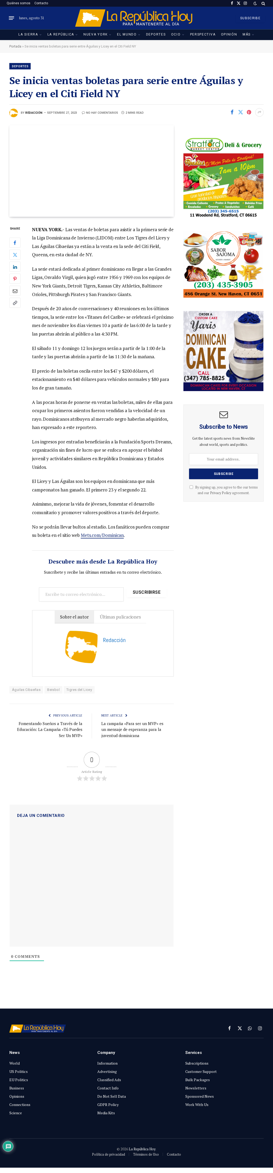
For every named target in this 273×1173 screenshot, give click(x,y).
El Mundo (127, 34)
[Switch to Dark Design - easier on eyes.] (255, 3)
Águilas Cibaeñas (26, 690)
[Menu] (11, 18)
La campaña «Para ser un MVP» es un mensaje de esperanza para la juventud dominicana (132, 729)
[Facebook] (15, 243)
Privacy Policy (220, 493)
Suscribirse (146, 592)
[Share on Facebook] (232, 112)
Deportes (156, 34)
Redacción (34, 113)
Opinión (229, 34)
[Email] (15, 291)
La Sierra (28, 34)
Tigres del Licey (79, 690)
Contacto (41, 3)
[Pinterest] (15, 279)
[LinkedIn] (15, 267)
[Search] (262, 3)
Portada (15, 46)
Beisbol (53, 690)
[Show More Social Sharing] (259, 112)
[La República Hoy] (136, 18)
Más (247, 34)
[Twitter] (15, 255)
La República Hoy (142, 1149)
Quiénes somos (18, 3)
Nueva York (95, 34)
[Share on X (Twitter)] (240, 112)
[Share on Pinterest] (249, 112)
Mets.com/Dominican (102, 535)
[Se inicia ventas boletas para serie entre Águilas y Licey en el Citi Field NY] (91, 171)
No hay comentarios (102, 113)
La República (60, 34)
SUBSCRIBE (250, 18)
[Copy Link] (15, 303)
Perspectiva (203, 34)
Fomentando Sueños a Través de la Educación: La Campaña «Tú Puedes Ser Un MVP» (49, 729)
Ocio (176, 34)
